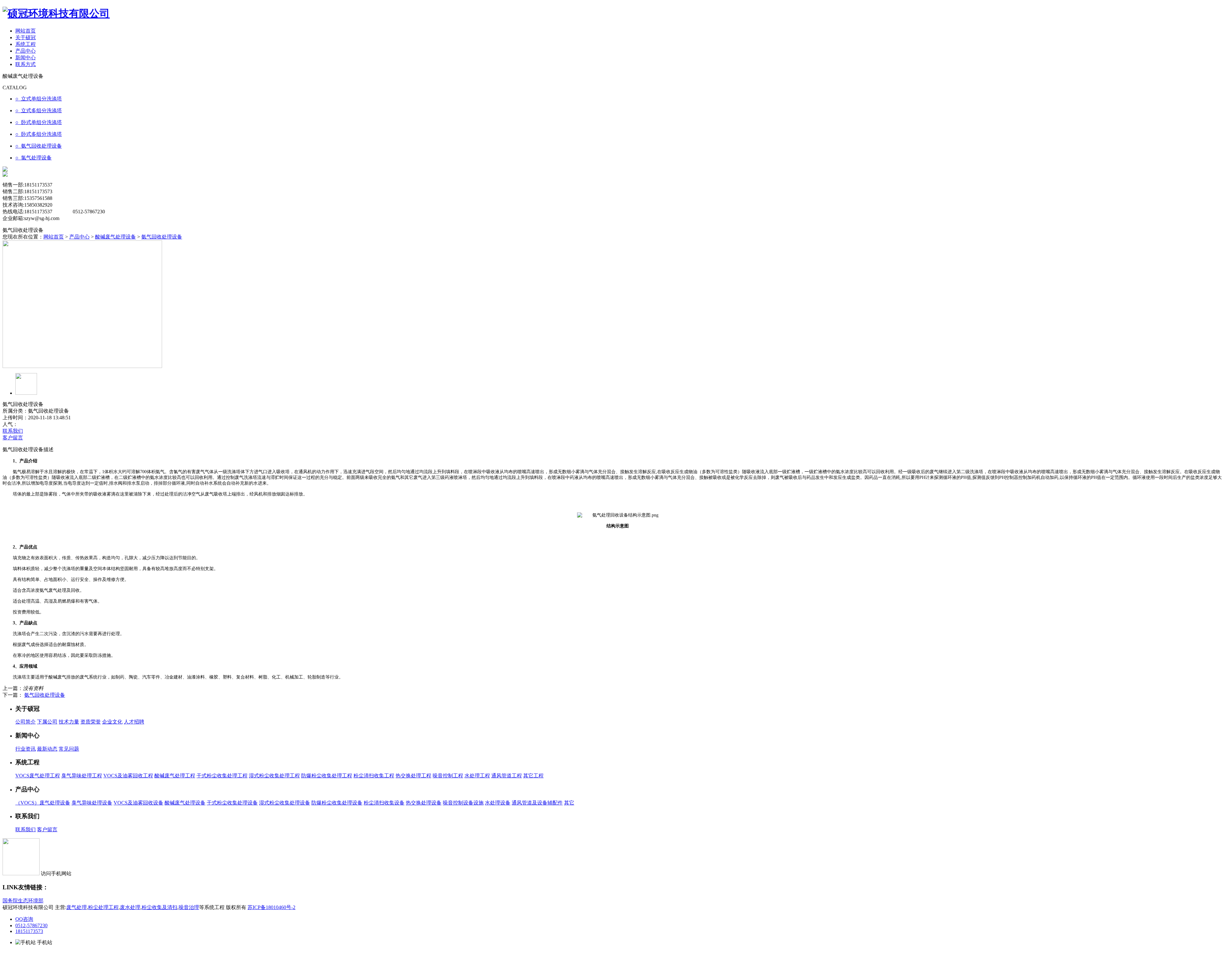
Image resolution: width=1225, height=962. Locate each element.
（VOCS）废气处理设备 (42, 802)
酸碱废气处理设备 (115, 236)
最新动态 (47, 749)
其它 (569, 802)
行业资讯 (25, 749)
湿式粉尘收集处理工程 (274, 775)
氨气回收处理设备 (161, 236)
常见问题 (69, 749)
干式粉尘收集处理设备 (232, 802)
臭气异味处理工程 (81, 775)
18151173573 (29, 931)
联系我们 (13, 431)
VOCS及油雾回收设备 (138, 802)
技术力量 (69, 721)
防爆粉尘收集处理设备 (336, 802)
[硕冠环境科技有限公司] (56, 13)
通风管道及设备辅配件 (537, 802)
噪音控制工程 (448, 775)
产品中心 (25, 51)
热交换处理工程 (413, 775)
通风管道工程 (506, 775)
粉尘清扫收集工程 (373, 775)
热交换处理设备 (424, 802)
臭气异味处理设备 (91, 802)
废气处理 (76, 907)
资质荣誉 (90, 721)
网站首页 (25, 30)
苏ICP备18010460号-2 (271, 907)
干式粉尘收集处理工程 (222, 775)
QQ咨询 (24, 919)
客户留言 (13, 437)
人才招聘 (134, 721)
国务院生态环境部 (23, 900)
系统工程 (25, 44)
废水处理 (130, 907)
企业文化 (112, 721)
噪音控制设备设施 (463, 802)
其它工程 (533, 775)
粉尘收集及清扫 (159, 907)
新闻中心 (25, 57)
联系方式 (25, 64)
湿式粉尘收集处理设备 (284, 802)
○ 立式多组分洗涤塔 (38, 110)
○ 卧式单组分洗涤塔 (38, 122)
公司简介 (25, 721)
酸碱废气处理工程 (174, 775)
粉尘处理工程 (103, 907)
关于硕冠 (25, 37)
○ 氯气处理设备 (33, 157)
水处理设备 (497, 802)
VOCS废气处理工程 (37, 775)
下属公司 (47, 721)
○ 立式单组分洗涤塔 (38, 98)
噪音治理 (189, 907)
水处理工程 (477, 775)
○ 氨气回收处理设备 (38, 146)
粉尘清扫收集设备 (384, 802)
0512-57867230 (31, 925)
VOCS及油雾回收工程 (128, 775)
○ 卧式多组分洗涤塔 (38, 134)
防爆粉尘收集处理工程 (326, 775)
